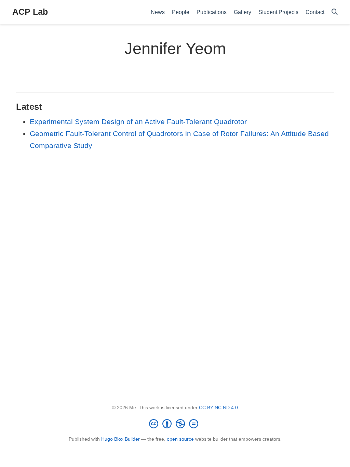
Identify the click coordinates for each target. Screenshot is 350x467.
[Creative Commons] (175, 423)
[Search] (335, 12)
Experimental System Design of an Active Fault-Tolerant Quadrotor (138, 121)
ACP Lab (30, 11)
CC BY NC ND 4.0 (218, 407)
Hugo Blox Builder (120, 439)
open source (180, 439)
